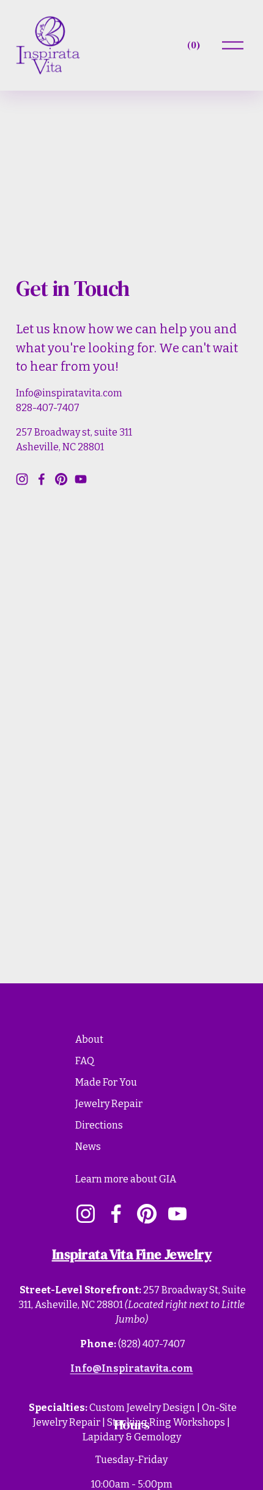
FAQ (84, 1061)
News (88, 1146)
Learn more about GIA (125, 1179)
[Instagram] (22, 479)
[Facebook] (41, 479)
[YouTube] (81, 479)
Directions (99, 1125)
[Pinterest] (61, 479)
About (89, 1039)
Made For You (106, 1082)
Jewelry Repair (109, 1104)
